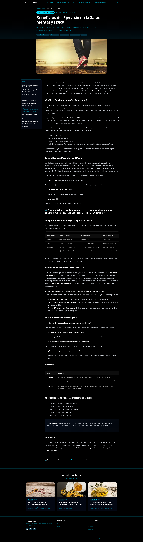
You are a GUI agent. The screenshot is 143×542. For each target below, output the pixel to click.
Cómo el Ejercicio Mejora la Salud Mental (29, 95)
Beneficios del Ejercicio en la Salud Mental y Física (30, 86)
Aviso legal (91, 529)
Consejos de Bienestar (100, 2)
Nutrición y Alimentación (85, 2)
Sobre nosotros (92, 524)
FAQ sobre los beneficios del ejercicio (30, 115)
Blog (58, 526)
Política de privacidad (94, 532)
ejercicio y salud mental (70, 460)
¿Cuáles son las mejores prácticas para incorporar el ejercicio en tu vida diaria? (31, 109)
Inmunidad (50, 2)
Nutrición (73, 2)
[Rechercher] (117, 2)
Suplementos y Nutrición (62, 2)
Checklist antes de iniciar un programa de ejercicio (30, 122)
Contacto (90, 526)
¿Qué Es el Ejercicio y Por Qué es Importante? (30, 90)
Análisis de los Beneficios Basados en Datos (29, 104)
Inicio (58, 524)
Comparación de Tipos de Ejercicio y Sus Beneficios (29, 99)
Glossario (24, 119)
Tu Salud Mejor (40, 8)
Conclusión (25, 126)
